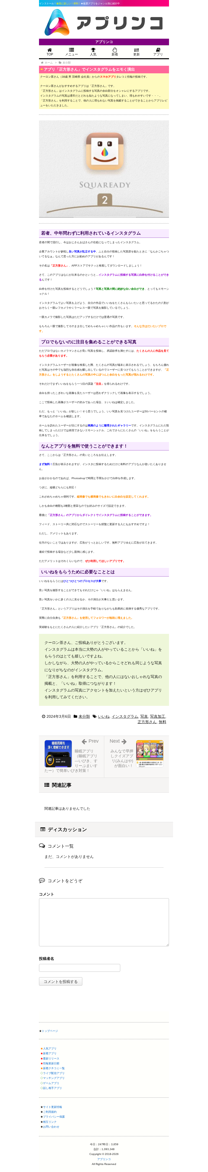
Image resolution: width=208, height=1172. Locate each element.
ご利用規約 (50, 1111)
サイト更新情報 (52, 1106)
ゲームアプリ (51, 1083)
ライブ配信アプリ (54, 1073)
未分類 (84, 716)
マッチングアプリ (54, 1077)
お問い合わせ (51, 1126)
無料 (162, 722)
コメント (46, 894)
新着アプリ (50, 1053)
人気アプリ (50, 1048)
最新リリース (51, 1058)
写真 (144, 716)
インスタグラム (125, 716)
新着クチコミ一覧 (54, 1068)
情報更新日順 (51, 1063)
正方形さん (147, 722)
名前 (104, 959)
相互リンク (50, 1121)
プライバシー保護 (54, 1116)
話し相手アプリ (52, 1088)
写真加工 (157, 716)
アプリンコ (104, 1159)
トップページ (50, 1030)
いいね (103, 716)
